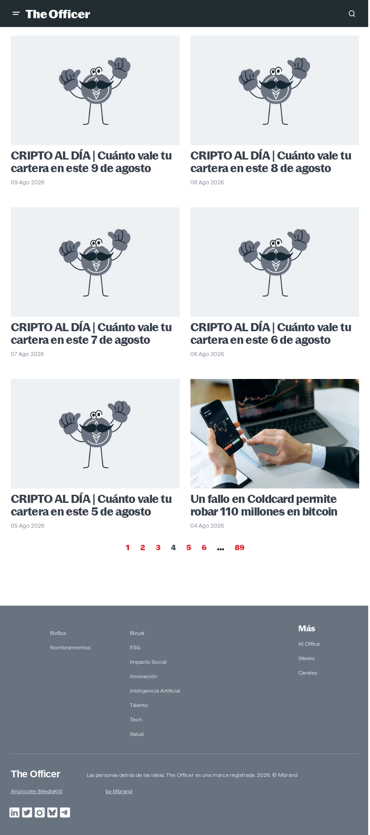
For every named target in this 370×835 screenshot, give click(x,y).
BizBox (58, 633)
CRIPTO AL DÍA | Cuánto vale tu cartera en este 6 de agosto (270, 333)
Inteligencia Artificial (155, 691)
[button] (16, 13)
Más (306, 628)
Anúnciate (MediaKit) (36, 791)
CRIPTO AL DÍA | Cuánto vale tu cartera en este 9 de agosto (91, 162)
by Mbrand (119, 791)
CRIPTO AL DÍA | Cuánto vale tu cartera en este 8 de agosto (270, 162)
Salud (136, 734)
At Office (309, 644)
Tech (136, 719)
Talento (139, 705)
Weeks (306, 658)
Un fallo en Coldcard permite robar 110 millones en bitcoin (264, 505)
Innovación (143, 676)
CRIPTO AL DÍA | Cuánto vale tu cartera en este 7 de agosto (91, 333)
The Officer (35, 774)
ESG (135, 647)
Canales (307, 672)
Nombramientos (70, 647)
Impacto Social (148, 662)
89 (240, 547)
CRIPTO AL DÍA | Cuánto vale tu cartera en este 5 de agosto (91, 505)
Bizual (137, 633)
